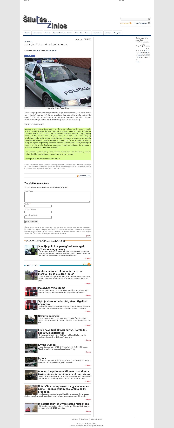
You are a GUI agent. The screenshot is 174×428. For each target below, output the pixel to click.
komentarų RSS (84, 176)
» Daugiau (88, 258)
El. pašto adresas (30, 209)
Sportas (108, 32)
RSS (84, 264)
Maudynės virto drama (51, 288)
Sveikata (78, 32)
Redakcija (84, 419)
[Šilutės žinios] (45, 22)
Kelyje (54, 50)
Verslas (87, 32)
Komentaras (28, 191)
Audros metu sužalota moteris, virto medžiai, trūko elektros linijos (60, 272)
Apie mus (75, 419)
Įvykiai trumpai (47, 344)
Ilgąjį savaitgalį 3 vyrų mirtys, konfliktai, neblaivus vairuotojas (62, 331)
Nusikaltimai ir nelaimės (62, 32)
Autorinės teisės (96, 419)
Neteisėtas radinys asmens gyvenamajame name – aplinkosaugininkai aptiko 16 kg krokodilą (64, 389)
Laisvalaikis (97, 32)
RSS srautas (124, 23)
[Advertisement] (135, 7)
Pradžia (27, 32)
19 (141, 55)
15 (147, 53)
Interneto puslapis (30, 215)
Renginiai (117, 32)
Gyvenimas (37, 32)
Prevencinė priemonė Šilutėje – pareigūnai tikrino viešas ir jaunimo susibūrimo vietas (64, 373)
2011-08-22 (28, 41)
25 (139, 57)
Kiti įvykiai (36, 50)
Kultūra (48, 32)
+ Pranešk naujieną (140, 23)
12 (141, 53)
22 (147, 55)
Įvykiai (42, 358)
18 (139, 55)
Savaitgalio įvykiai (49, 316)
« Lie (137, 62)
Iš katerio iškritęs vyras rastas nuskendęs (63, 403)
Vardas (27, 204)
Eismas (48, 50)
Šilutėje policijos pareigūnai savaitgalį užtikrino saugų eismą (61, 248)
